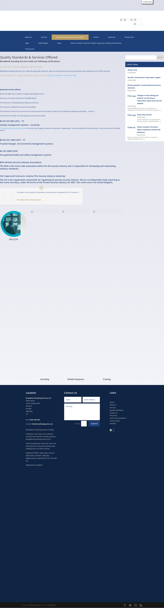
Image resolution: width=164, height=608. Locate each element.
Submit (94, 423)
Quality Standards (116, 410)
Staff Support (43, 43)
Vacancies (111, 37)
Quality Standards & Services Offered (70, 37)
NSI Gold (51, 75)
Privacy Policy (115, 421)
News (59, 43)
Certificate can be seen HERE (65, 75)
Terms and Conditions (118, 418)
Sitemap (113, 423)
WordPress (53, 605)
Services (44, 37)
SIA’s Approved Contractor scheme (17, 176)
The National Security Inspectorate (13, 128)
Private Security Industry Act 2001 (59, 182)
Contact (96, 37)
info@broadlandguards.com (42, 424)
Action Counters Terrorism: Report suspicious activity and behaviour (96, 43)
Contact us (114, 413)
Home (112, 402)
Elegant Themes (35, 605)
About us (28, 37)
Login (27, 43)
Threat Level (129, 37)
